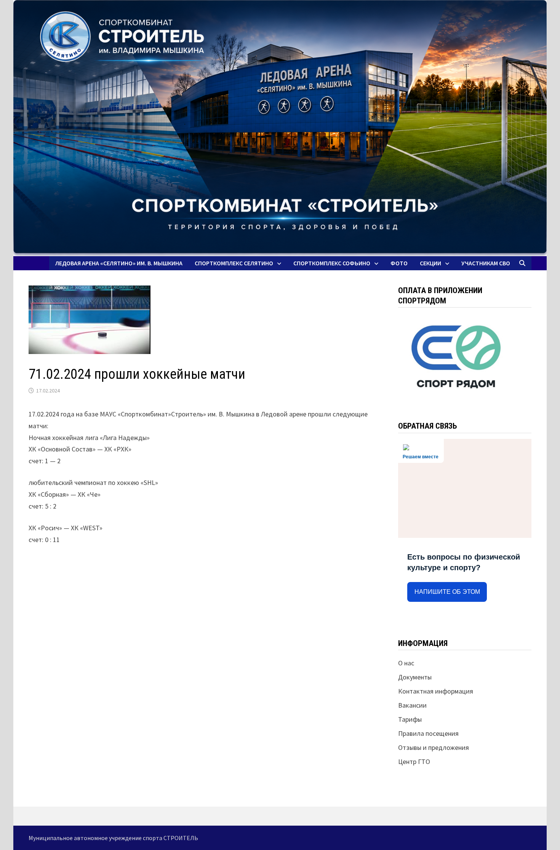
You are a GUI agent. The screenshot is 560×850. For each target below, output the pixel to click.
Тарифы (410, 719)
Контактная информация (435, 691)
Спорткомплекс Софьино (331, 263)
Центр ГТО (414, 761)
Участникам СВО (485, 263)
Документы (415, 677)
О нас (406, 663)
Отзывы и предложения (433, 747)
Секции (430, 263)
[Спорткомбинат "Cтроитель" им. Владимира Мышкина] (280, 128)
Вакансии (412, 705)
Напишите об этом (447, 591)
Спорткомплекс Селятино (234, 263)
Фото (399, 263)
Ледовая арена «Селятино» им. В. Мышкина (118, 263)
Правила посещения (428, 733)
